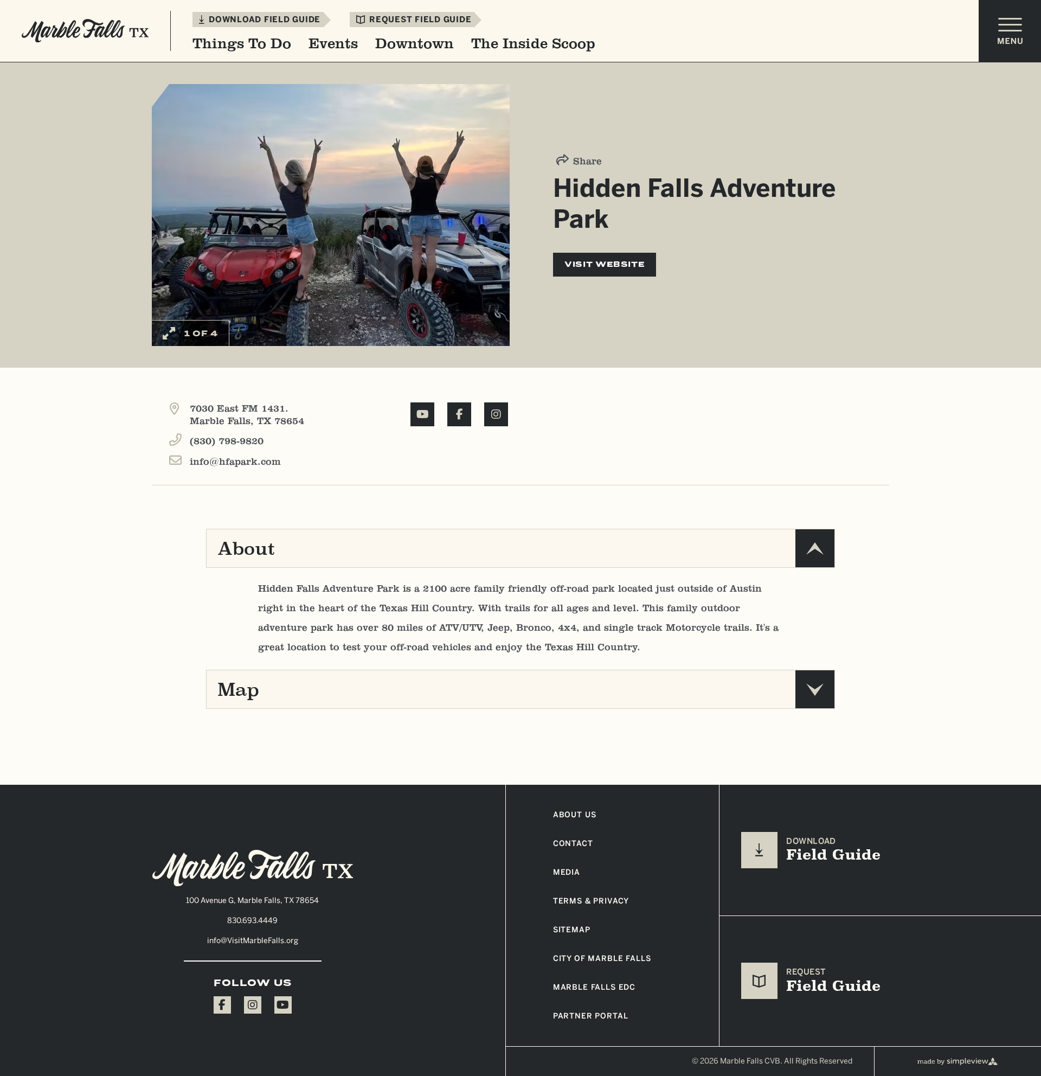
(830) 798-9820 (227, 441)
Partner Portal (590, 1016)
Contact (573, 843)
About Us (574, 814)
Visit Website (604, 264)
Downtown (414, 43)
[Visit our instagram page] (252, 1005)
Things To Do (241, 43)
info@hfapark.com (235, 462)
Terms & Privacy (591, 901)
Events (333, 43)
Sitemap (571, 929)
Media (566, 872)
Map (238, 689)
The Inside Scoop (533, 43)
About (246, 548)
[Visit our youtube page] (283, 1005)
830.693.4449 (252, 920)
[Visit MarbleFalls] (252, 868)
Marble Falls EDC (594, 987)
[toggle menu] (1010, 31)
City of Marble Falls (602, 958)
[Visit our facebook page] (222, 1005)
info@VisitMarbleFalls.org (252, 940)
